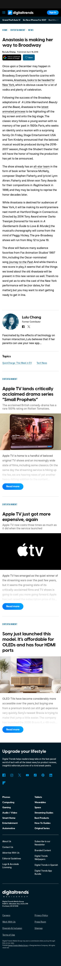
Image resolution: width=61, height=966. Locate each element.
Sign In (52, 12)
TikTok (35, 775)
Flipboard (3, 782)
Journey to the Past (21, 262)
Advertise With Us (10, 852)
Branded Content (43, 850)
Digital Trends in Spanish (46, 865)
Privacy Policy (41, 915)
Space (38, 807)
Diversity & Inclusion (12, 928)
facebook (23, 326)
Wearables (40, 802)
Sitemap (39, 928)
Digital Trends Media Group (18, 945)
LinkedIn (50, 775)
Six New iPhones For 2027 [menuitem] (34, 20)
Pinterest (43, 775)
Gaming (6, 807)
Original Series (42, 828)
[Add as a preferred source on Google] (11, 57)
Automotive (8, 828)
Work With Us (8, 921)
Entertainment (10, 823)
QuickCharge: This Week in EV (17, 363)
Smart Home (8, 818)
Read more (12, 486)
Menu (4, 12)
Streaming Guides (44, 812)
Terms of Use (8, 934)
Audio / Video (9, 812)
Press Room (40, 921)
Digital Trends (17, 16)
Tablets (38, 797)
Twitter (19, 775)
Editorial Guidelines (11, 858)
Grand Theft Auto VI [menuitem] (11, 20)
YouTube (27, 775)
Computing (8, 802)
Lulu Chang (10, 52)
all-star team (42, 166)
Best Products (42, 818)
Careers (6, 915)
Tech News (42, 363)
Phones (6, 797)
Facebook (3, 775)
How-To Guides (42, 823)
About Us (6, 841)
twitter (28, 326)
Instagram (11, 775)
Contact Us (7, 847)
